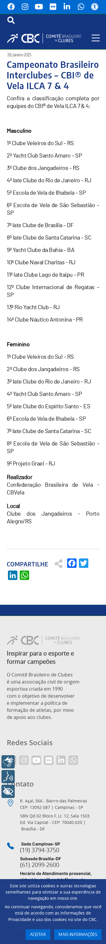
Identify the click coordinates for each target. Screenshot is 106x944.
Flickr (53, 7)
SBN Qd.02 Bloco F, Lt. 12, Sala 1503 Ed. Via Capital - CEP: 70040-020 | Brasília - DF (55, 822)
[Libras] (8, 761)
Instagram (25, 7)
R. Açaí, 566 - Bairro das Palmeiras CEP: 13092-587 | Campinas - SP (53, 804)
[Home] (46, 38)
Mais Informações (78, 934)
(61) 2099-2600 (39, 865)
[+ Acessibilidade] (8, 791)
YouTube (39, 7)
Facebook (11, 7)
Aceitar (38, 934)
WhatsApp (81, 7)
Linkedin (67, 7)
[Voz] (8, 776)
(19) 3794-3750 (39, 850)
